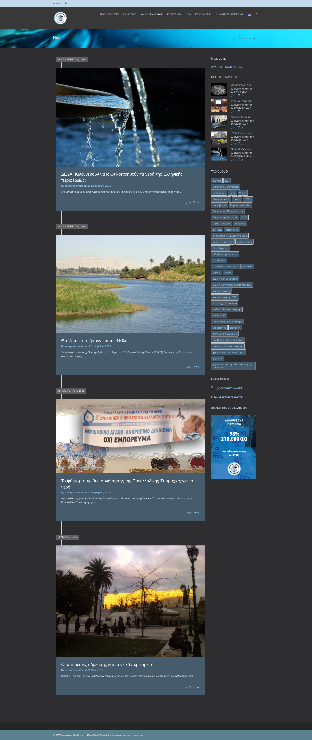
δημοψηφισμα (220, 248)
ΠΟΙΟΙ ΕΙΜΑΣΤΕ (109, 14)
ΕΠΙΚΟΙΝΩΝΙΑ (203, 14)
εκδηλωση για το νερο (225, 254)
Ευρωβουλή (219, 205)
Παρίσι (227, 223)
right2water (219, 192)
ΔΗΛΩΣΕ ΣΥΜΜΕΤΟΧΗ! (230, 14)
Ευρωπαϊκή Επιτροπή (225, 217)
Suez (232, 192)
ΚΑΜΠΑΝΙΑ (129, 14)
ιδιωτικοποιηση (221, 290)
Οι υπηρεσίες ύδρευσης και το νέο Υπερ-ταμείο (106, 664)
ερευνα (216, 272)
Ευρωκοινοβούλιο (240, 205)
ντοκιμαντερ (219, 327)
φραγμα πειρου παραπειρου (228, 352)
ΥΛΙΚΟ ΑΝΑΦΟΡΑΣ (151, 14)
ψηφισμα (218, 358)
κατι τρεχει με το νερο (225, 303)
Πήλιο (216, 223)
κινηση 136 (219, 315)
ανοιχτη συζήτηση (223, 241)
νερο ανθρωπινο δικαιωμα (227, 321)
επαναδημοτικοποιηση (225, 266)
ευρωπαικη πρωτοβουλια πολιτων (232, 284)
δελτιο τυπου (244, 241)
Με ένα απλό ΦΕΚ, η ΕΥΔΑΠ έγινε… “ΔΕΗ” (242, 84)
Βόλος (237, 199)
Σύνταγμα (240, 223)
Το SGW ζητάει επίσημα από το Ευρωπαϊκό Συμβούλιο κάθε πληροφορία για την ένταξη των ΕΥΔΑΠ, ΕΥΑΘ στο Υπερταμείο (242, 100)
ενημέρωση (219, 260)
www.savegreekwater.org (133, 735)
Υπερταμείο (232, 229)
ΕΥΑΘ (248, 199)
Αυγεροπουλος (221, 199)
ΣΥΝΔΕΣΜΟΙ (174, 14)
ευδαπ (228, 272)
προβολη (235, 327)
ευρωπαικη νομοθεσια (225, 278)
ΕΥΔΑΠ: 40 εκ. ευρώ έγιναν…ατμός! (242, 132)
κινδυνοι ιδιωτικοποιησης (227, 309)
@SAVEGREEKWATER (229, 388)
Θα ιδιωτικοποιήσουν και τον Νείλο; (95, 340)
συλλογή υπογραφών (225, 333)
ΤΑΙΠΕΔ (217, 229)
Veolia (242, 192)
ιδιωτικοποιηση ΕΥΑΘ (225, 297)
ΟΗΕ (244, 217)
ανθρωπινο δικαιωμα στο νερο (230, 235)
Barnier (217, 180)
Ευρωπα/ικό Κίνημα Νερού (228, 211)
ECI (227, 180)
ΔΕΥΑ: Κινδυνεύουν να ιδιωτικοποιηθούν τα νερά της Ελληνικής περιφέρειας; (242, 149)
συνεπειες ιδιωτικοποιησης (228, 346)
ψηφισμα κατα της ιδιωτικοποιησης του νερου (232, 366)
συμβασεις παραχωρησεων (228, 339)
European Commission (226, 186)
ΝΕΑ (188, 14)
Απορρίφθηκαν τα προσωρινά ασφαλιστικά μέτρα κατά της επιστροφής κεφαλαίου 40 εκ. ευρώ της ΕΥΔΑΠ (242, 116)
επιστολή (247, 266)
